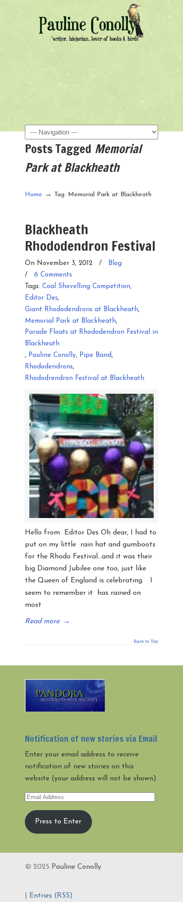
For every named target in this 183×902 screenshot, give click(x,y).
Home (33, 194)
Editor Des (41, 298)
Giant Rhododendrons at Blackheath (81, 309)
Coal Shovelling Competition (86, 286)
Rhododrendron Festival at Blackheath (84, 378)
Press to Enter (58, 821)
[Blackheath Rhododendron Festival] (91, 456)
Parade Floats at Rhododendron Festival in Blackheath (91, 338)
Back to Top (146, 641)
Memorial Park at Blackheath (70, 321)
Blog (115, 263)
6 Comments (53, 275)
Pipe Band (95, 355)
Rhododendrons (49, 367)
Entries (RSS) (51, 895)
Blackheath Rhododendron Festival (90, 237)
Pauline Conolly (91, 23)
